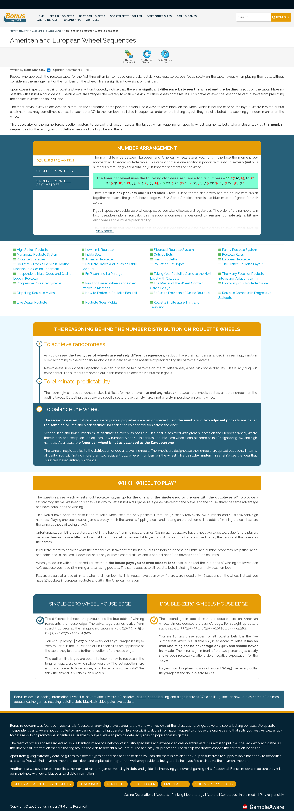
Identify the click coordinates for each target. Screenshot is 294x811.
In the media (248, 795)
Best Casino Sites (92, 16)
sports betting (158, 697)
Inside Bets (93, 254)
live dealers (125, 702)
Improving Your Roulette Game (245, 283)
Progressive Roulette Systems (39, 283)
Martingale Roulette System (37, 254)
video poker (106, 702)
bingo (181, 697)
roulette (67, 702)
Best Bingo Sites (61, 16)
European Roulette (236, 259)
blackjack (90, 702)
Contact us (229, 795)
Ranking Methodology (187, 795)
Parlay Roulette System (239, 250)
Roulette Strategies (31, 259)
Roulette (116, 784)
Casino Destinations (138, 795)
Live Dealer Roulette (32, 302)
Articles (92, 19)
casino (141, 697)
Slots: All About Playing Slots (42, 784)
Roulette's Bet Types (169, 264)
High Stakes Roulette (32, 250)
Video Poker (144, 784)
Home (40, 16)
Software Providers (214, 784)
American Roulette (99, 259)
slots (78, 702)
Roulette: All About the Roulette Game (40, 30)
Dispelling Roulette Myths (36, 293)
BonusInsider (23, 697)
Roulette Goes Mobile (101, 302)
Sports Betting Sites (126, 16)
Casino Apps (72, 19)
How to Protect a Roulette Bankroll (111, 293)
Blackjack (89, 784)
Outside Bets (163, 254)
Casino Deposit (47, 19)
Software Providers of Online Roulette (182, 293)
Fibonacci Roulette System (174, 250)
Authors (212, 795)
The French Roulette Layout (243, 264)
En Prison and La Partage (103, 274)
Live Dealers (175, 784)
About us (162, 795)
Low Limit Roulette (99, 250)
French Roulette (165, 259)
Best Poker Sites (159, 16)
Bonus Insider (47, 806)
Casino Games (187, 16)
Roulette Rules (233, 254)
